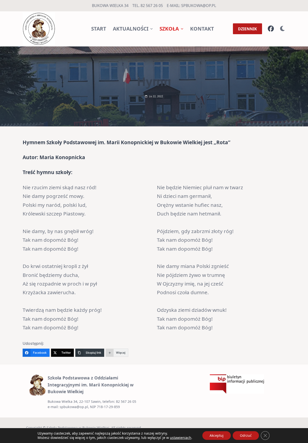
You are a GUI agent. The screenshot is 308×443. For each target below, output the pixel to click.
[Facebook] (271, 29)
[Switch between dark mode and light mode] (282, 29)
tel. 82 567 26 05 (147, 5)
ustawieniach (180, 438)
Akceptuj (217, 435)
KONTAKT (202, 28)
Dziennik (247, 29)
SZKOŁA (169, 28)
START (98, 28)
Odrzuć (246, 435)
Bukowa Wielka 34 (110, 5)
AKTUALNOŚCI (130, 28)
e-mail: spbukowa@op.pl (191, 5)
